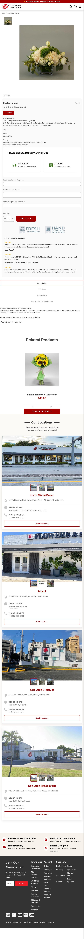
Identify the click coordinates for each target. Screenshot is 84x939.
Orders (46, 866)
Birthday (59, 869)
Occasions (60, 876)
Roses (69, 866)
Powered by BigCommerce (43, 922)
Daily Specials (70, 880)
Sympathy (71, 869)
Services (34, 890)
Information (35, 862)
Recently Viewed (47, 890)
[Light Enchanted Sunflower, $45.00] (42, 369)
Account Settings (47, 896)
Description (42, 283)
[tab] (24, 165)
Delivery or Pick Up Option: (15, 144)
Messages (48, 869)
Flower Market (70, 874)
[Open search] (71, 6)
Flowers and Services (22, 922)
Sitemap (34, 910)
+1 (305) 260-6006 (16, 616)
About (33, 887)
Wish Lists (46, 883)
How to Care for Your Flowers (42, 302)
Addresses (48, 873)
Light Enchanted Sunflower (42, 394)
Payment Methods (47, 877)
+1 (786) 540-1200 (16, 518)
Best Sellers (61, 866)
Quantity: (6, 213)
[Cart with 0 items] (75, 6)
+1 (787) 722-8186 (16, 712)
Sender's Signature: (14, 202)
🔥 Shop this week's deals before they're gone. (42, 1)
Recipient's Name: (13, 180)
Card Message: (11, 190)
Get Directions (42, 523)
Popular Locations (35, 895)
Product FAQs (42, 295)
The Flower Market (34, 874)
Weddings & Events (35, 882)
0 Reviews (42, 289)
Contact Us (35, 906)
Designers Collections (35, 867)
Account (48, 862)
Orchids (59, 882)
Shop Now (61, 862)
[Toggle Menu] (80, 6)
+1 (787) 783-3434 (16, 808)
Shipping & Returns (35, 901)
